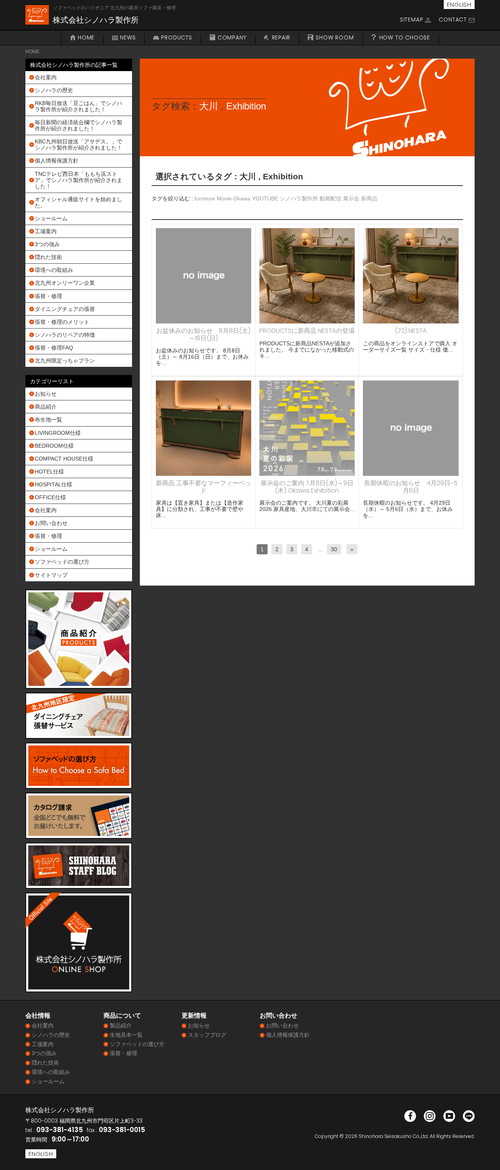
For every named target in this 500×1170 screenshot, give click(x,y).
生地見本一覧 (126, 1035)
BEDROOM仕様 (54, 446)
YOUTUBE (265, 198)
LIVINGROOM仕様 (58, 433)
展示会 (351, 198)
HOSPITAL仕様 (53, 484)
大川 (208, 106)
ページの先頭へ (483, 1153)
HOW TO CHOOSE (404, 37)
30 (334, 549)
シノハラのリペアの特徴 (65, 335)
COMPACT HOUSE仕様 (64, 458)
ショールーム (51, 218)
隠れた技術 (48, 257)
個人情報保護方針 (57, 160)
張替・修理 (48, 296)
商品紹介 (46, 407)
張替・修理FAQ (54, 348)
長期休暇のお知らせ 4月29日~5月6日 (410, 487)
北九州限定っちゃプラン (65, 360)
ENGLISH (459, 4)
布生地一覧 (48, 419)
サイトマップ (51, 575)
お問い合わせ (51, 523)
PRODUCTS (176, 37)
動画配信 (330, 198)
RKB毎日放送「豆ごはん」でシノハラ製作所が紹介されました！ (78, 106)
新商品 (369, 198)
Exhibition (246, 106)
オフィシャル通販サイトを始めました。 (78, 202)
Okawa (241, 198)
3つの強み (47, 244)
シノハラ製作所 (299, 198)
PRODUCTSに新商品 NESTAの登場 (307, 330)
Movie (224, 198)
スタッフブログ (207, 1035)
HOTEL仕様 (49, 471)
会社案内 (46, 77)
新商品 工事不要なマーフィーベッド (203, 487)
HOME (86, 37)
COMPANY (232, 37)
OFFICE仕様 (50, 497)
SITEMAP (411, 19)
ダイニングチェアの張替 (65, 309)
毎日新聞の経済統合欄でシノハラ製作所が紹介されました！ (78, 125)
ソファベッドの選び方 (62, 562)
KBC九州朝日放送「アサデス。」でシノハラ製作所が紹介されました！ (78, 144)
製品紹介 (121, 1025)
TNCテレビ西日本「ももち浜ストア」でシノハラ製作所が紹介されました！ (78, 180)
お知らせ (46, 394)
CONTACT (453, 19)
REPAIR (281, 37)
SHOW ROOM (335, 37)
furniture (205, 198)
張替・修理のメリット (62, 322)
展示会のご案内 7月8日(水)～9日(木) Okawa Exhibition (307, 487)
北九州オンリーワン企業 (65, 283)
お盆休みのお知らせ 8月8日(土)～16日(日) (203, 334)
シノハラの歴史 (54, 90)
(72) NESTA (411, 330)
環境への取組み (54, 270)
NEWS (128, 37)
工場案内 (46, 231)
